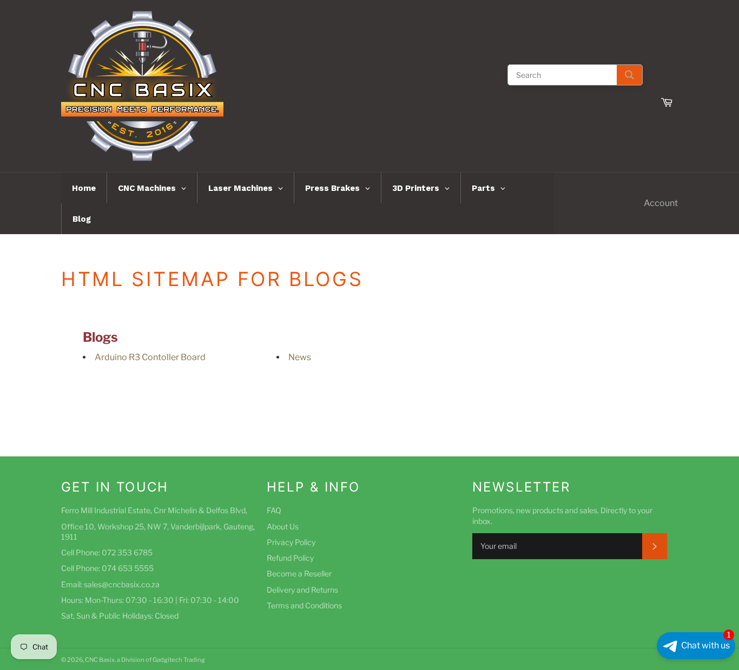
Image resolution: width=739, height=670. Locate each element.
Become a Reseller (299, 573)
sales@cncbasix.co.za (122, 584)
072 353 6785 (127, 552)
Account (661, 203)
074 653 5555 (128, 568)
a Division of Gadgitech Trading (161, 660)
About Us (283, 526)
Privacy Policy (291, 542)
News (299, 357)
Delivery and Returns (302, 589)
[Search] (629, 75)
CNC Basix (100, 660)
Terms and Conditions (304, 605)
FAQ (274, 510)
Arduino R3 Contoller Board (150, 357)
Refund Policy (290, 557)
